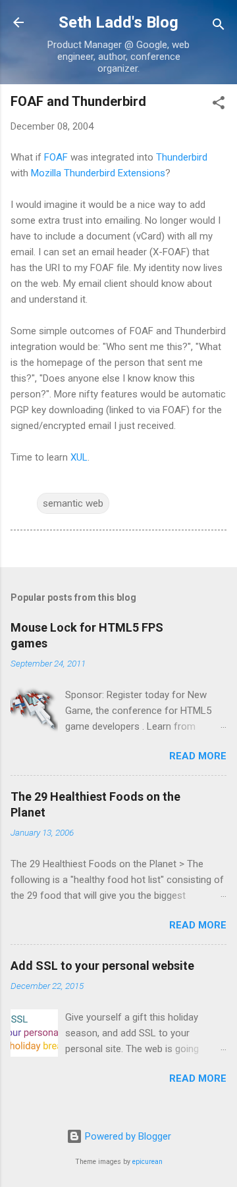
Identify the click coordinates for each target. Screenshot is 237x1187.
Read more (197, 756)
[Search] (218, 27)
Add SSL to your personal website (102, 965)
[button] (218, 105)
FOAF (56, 157)
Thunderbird (181, 157)
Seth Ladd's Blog (118, 22)
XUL (79, 457)
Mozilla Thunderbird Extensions (98, 173)
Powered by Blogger (126, 1136)
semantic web (73, 503)
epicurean (147, 1161)
